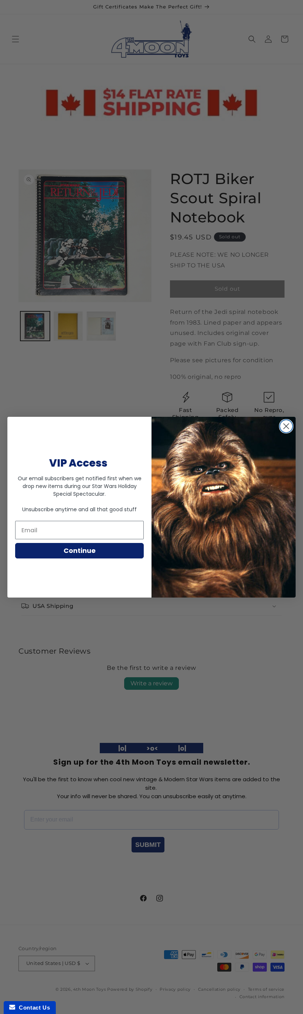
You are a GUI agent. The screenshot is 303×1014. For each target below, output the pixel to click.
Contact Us (32, 1007)
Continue (80, 550)
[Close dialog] (286, 426)
